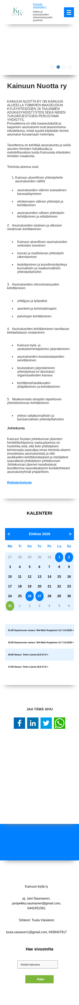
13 (39, 576)
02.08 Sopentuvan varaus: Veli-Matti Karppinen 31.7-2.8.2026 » (41, 642)
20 (39, 586)
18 (20, 586)
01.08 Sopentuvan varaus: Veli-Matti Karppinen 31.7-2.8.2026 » (41, 630)
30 (69, 596)
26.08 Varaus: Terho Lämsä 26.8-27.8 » (28, 654)
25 (20, 596)
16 (69, 576)
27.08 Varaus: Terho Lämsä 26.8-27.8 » (28, 667)
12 (29, 576)
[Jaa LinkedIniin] (32, 723)
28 (49, 596)
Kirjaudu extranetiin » (40, 6)
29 (59, 596)
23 (69, 586)
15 (59, 576)
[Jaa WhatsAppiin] (59, 723)
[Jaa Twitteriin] (46, 723)
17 (10, 586)
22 (59, 586)
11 (19, 576)
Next (73, 50)
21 (49, 586)
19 (29, 586)
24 (10, 596)
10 (10, 576)
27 (39, 596)
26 (29, 596)
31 (10, 606)
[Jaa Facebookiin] (19, 723)
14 (49, 576)
